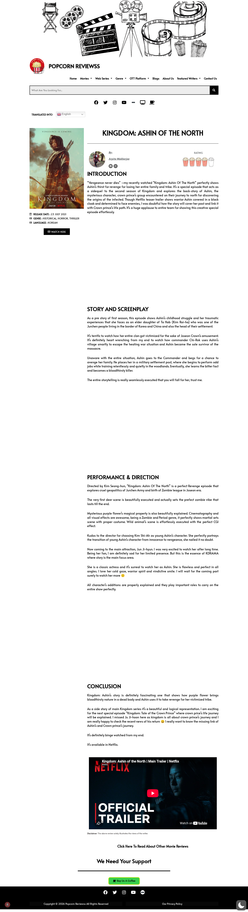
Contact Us (210, 78)
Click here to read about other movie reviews (152, 846)
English (66, 114)
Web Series (102, 78)
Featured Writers (187, 78)
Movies (84, 78)
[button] (86, 78)
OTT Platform (138, 78)
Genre (119, 78)
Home (73, 78)
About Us (168, 78)
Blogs (156, 78)
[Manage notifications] (7, 904)
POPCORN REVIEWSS (74, 66)
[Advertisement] (57, 260)
